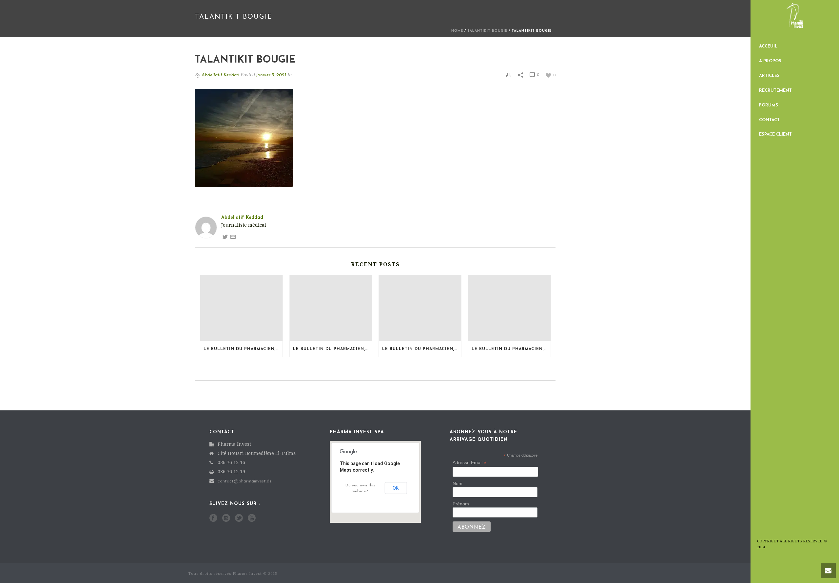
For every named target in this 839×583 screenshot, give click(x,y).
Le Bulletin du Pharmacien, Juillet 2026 (243, 349)
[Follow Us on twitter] (239, 518)
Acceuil (768, 46)
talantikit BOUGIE (487, 31)
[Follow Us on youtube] (252, 518)
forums (768, 105)
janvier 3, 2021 (271, 75)
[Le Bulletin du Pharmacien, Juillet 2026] (241, 308)
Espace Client (775, 134)
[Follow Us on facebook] (213, 518)
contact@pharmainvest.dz (245, 481)
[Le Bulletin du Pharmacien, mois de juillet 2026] (331, 308)
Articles (769, 76)
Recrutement (775, 90)
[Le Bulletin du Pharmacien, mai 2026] (509, 308)
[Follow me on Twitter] (225, 236)
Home (457, 31)
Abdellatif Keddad (220, 75)
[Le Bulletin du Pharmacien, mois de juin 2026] (420, 308)
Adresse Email (469, 463)
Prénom (461, 503)
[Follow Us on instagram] (226, 518)
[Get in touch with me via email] (233, 236)
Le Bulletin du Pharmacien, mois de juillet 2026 (332, 349)
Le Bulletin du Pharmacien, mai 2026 (511, 349)
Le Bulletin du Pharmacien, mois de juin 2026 (421, 349)
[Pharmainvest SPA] (795, 19)
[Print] (508, 75)
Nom (457, 483)
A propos (770, 61)
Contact (769, 120)
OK (396, 488)
